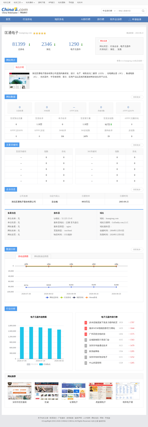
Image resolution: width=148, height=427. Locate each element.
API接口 (52, 2)
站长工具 (17, 2)
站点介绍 (20, 67)
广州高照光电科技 (97, 334)
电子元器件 (76, 49)
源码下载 (41, 2)
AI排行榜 (85, 19)
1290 (74, 44)
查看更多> (137, 97)
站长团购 (61, 2)
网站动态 (95, 418)
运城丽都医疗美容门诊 (99, 340)
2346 (46, 44)
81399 (19, 44)
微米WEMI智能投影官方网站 (102, 328)
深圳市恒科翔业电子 (98, 357)
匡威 (47, 402)
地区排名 (59, 19)
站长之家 (6, 2)
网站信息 (103, 41)
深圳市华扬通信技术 (98, 345)
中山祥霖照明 (95, 363)
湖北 (48, 49)
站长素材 (29, 2)
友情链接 (69, 418)
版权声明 (78, 418)
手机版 (107, 418)
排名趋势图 (23, 256)
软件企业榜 (116, 19)
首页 (8, 19)
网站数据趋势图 (41, 256)
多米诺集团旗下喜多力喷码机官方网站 (103, 324)
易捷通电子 (101, 402)
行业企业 (114, 46)
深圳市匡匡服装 (20, 402)
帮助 (101, 418)
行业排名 (27, 19)
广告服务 (61, 418)
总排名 (21, 49)
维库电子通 (128, 402)
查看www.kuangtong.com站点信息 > (130, 61)
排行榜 (100, 19)
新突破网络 (94, 351)
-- (74, 107)
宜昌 (120, 49)
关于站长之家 (43, 418)
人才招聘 (86, 418)
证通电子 (74, 402)
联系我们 (53, 418)
